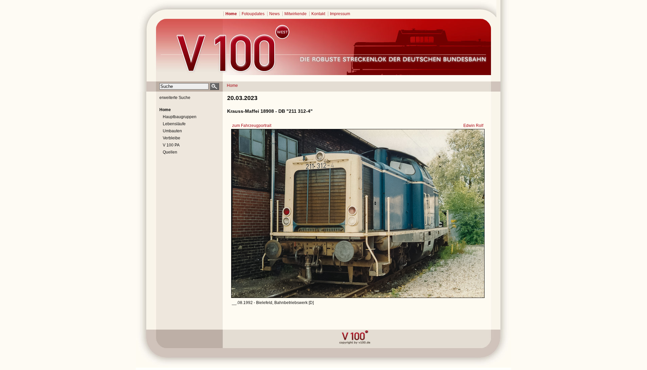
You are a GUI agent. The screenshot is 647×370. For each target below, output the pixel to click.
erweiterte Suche (174, 97)
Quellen (170, 152)
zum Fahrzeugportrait (251, 125)
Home (231, 13)
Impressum (340, 13)
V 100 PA (171, 145)
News (274, 13)
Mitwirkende (295, 13)
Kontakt (318, 13)
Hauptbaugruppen (179, 116)
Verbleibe (171, 138)
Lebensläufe (174, 124)
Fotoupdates (253, 13)
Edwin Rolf (473, 125)
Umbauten (172, 131)
